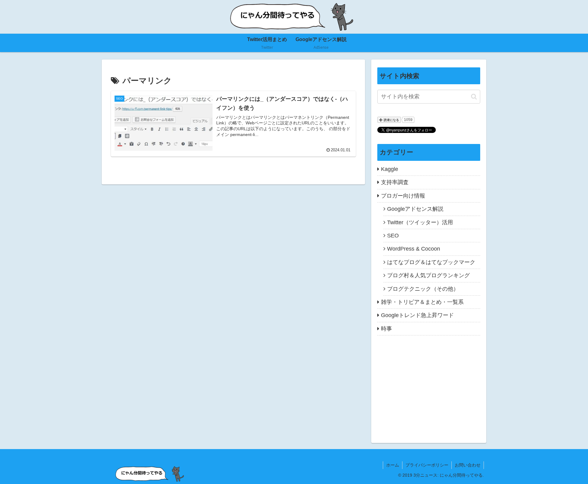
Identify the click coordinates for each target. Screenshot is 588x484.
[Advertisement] (428, 386)
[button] (474, 96)
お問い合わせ (468, 465)
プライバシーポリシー (426, 465)
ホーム (392, 465)
